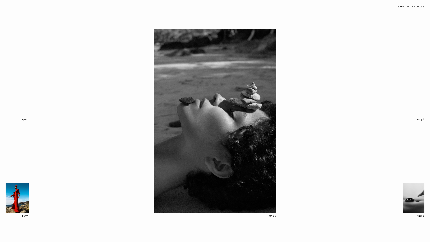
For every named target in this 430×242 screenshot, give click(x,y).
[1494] (17, 198)
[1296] (413, 198)
